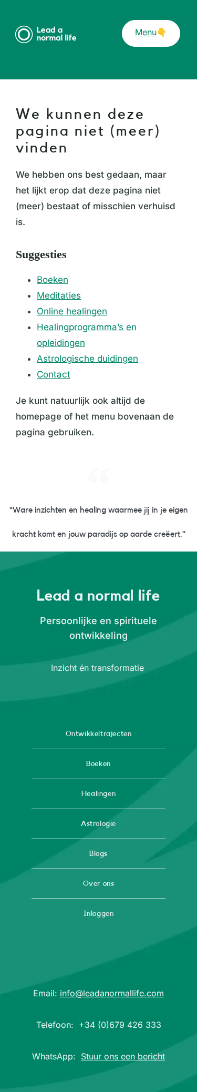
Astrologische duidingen (87, 358)
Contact (53, 374)
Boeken (52, 279)
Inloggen (99, 913)
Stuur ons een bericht (123, 1056)
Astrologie (98, 824)
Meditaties (59, 295)
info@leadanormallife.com (112, 993)
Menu (146, 32)
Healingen (98, 794)
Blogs (98, 854)
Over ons (99, 883)
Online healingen (72, 311)
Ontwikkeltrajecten (99, 734)
